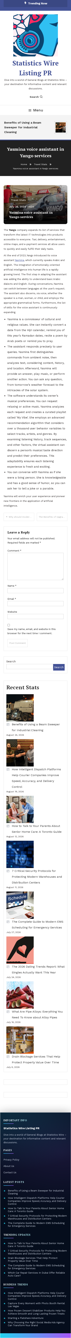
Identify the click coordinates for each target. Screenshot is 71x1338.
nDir (31, 206)
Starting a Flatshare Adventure (26, 1318)
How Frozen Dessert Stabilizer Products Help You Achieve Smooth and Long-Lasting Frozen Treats (36, 1312)
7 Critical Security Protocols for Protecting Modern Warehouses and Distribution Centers (37, 876)
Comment (14, 550)
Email (11, 599)
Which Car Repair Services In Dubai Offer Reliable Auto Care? (36, 1274)
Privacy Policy (11, 1159)
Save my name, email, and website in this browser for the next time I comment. (31, 631)
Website (12, 611)
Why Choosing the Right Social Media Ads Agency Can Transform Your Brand (36, 1324)
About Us (8, 1166)
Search (34, 96)
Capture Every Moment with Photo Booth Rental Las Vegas (36, 1305)
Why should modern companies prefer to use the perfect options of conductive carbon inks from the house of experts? (21, 517)
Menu (38, 110)
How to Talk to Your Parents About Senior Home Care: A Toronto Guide (37, 828)
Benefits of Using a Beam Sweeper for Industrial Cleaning (20, 127)
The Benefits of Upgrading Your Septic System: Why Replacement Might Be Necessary (53, 517)
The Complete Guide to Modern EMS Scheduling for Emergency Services (37, 924)
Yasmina (19, 260)
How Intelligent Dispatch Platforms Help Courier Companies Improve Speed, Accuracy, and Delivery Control (36, 778)
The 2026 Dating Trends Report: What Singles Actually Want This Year (38, 969)
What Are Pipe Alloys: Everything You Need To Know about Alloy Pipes (37, 1014)
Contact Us (9, 1172)
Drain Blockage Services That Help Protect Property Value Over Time (36, 1059)
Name (11, 585)
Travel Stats (18, 200)
